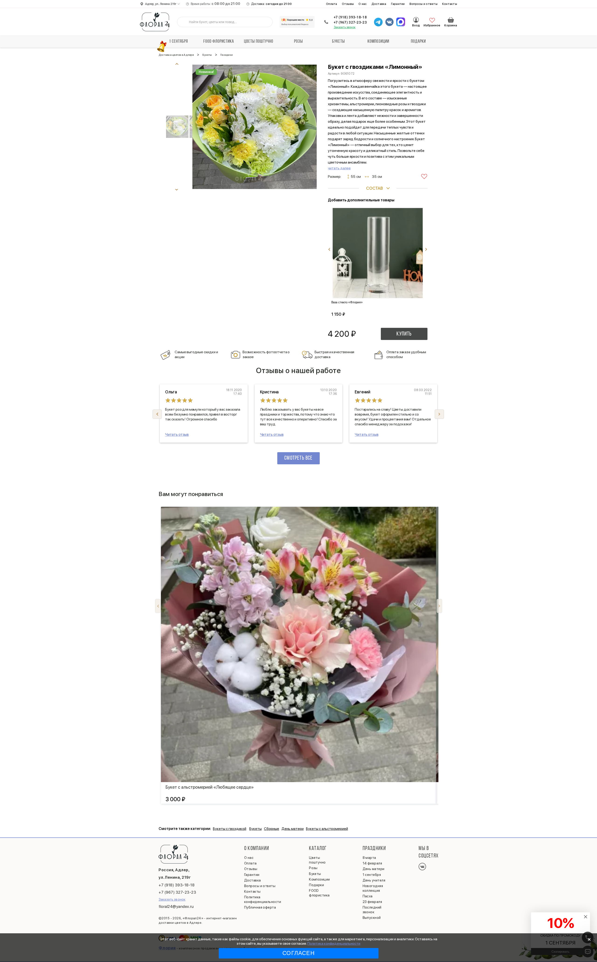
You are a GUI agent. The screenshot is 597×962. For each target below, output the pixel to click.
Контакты (449, 4)
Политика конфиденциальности (333, 943)
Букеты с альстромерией (327, 828)
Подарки (418, 41)
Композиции (378, 41)
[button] (439, 414)
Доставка (378, 4)
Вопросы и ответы (423, 4)
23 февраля (372, 902)
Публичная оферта (260, 907)
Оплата (331, 4)
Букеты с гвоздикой (229, 828)
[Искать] (184, 22)
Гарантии (398, 4)
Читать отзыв (177, 434)
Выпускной (372, 918)
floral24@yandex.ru (176, 906)
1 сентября (178, 41)
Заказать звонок (345, 27)
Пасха (368, 896)
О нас (362, 4)
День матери (292, 828)
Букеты (338, 41)
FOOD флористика (218, 41)
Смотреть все (298, 458)
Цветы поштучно (258, 41)
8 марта (369, 858)
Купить (404, 334)
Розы (298, 41)
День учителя (374, 880)
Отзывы (348, 4)
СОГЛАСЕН (298, 953)
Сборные (271, 828)
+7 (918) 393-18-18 (350, 17)
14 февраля (372, 863)
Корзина (451, 20)
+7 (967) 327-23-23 (350, 22)
